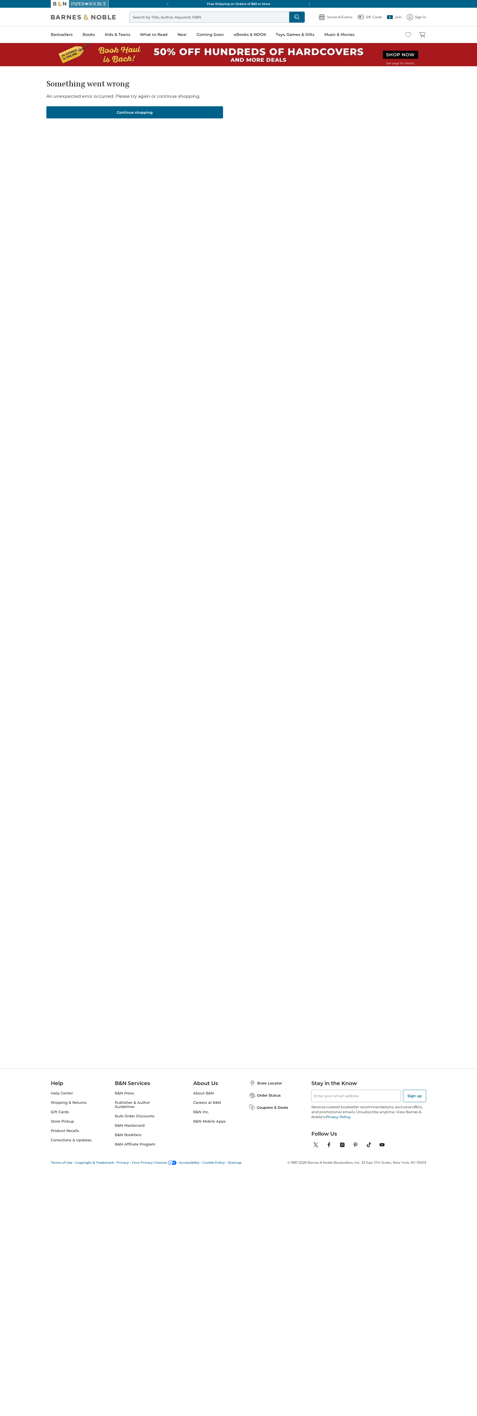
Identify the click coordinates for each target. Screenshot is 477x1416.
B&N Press (124, 1093)
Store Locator (269, 1083)
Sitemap (235, 1162)
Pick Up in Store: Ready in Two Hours (238, 4)
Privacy (122, 1162)
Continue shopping (135, 112)
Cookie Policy (213, 1162)
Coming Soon (210, 34)
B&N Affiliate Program (135, 1144)
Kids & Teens (117, 34)
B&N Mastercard (130, 1125)
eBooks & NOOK (250, 34)
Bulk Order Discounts (135, 1116)
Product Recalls (65, 1131)
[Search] (297, 17)
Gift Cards (60, 1112)
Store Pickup (62, 1121)
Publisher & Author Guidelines (132, 1105)
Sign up (414, 1096)
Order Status (269, 1095)
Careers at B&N (207, 1103)
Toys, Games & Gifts (295, 34)
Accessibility (189, 1162)
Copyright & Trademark (94, 1162)
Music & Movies (339, 34)
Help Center (62, 1093)
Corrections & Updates (71, 1140)
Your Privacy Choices (149, 1162)
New (182, 34)
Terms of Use (61, 1162)
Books (89, 34)
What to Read (154, 34)
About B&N (203, 1093)
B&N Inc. (201, 1112)
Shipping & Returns (69, 1103)
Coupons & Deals (272, 1107)
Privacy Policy (337, 1117)
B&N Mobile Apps (209, 1121)
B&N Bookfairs (128, 1135)
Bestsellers (62, 34)
